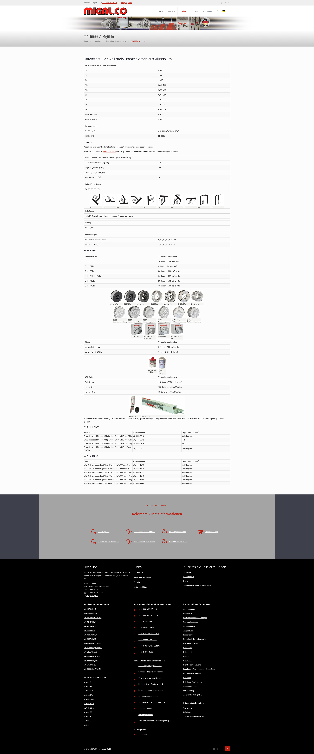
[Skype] (221, 3)
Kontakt (137, 582)
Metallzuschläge (140, 587)
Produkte (97, 41)
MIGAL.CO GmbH (105, 749)
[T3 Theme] (105, 11)
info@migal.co (126, 3)
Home (86, 41)
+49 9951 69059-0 (109, 3)
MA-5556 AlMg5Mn (138, 41)
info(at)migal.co (92, 596)
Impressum (138, 572)
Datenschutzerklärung (142, 577)
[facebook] (225, 3)
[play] (229, 3)
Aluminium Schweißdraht (116, 41)
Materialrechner (109, 152)
